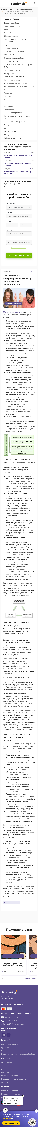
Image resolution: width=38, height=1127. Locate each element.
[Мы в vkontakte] (4, 1035)
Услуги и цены (6, 1063)
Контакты (5, 1072)
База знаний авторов (9, 1091)
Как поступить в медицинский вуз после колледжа (19, 164)
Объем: (9, 221)
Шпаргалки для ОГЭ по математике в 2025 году (18, 156)
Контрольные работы (9, 1044)
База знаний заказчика (10, 1076)
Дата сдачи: (11, 230)
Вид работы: (11, 204)
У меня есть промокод (19, 248)
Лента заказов (6, 1066)
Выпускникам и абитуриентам (13, 956)
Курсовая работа (8, 1047)
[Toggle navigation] (3, 3)
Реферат (4, 1051)
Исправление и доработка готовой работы (18, 1054)
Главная (4, 9)
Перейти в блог (31, 979)
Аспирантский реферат (24, 9)
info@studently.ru (12, 1017)
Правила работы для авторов (12, 1094)
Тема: (8, 239)
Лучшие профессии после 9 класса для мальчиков (18, 172)
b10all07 (6, 1119)
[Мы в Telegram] (8, 1035)
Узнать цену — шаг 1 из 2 (19, 255)
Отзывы (4, 1069)
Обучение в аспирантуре (13, 312)
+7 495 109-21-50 (11, 1021)
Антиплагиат (6, 1082)
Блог (11, 9)
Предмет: (10, 212)
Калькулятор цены (11, 1123)
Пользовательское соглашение (13, 1079)
